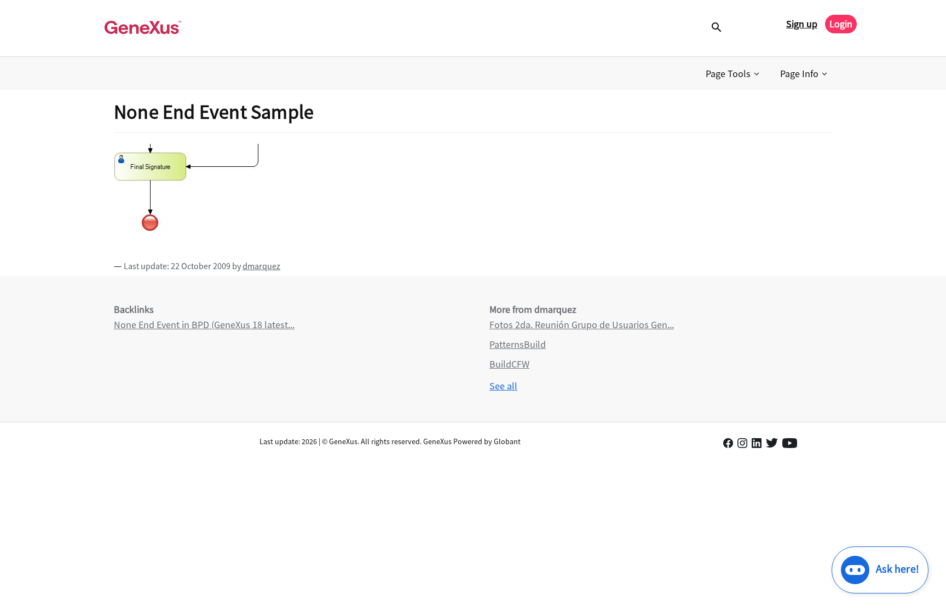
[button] (733, 73)
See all (503, 386)
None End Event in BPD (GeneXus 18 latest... (204, 324)
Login (840, 24)
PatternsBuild (517, 344)
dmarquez (261, 265)
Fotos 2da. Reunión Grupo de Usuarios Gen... (581, 324)
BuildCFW (509, 364)
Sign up (801, 24)
